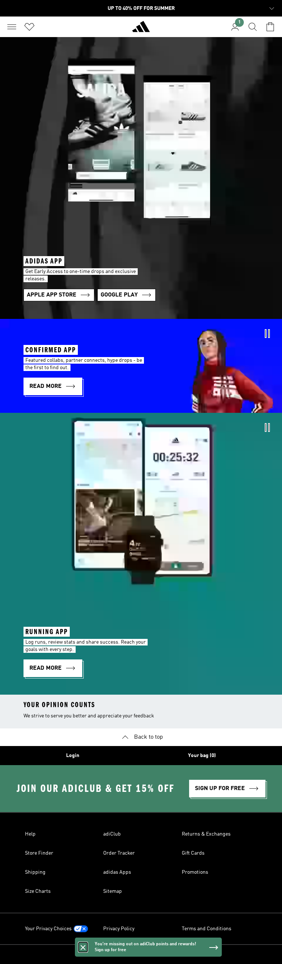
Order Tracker (119, 853)
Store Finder (39, 853)
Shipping (35, 872)
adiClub (112, 834)
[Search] (252, 27)
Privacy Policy (118, 928)
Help (30, 834)
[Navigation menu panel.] (12, 27)
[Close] (83, 947)
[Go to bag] (270, 27)
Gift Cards (193, 853)
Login (72, 755)
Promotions (195, 872)
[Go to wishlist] (29, 27)
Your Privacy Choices (48, 928)
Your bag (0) (202, 755)
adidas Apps (117, 872)
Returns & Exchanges (206, 834)
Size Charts (38, 891)
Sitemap (112, 891)
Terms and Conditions (206, 928)
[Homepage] (141, 30)
